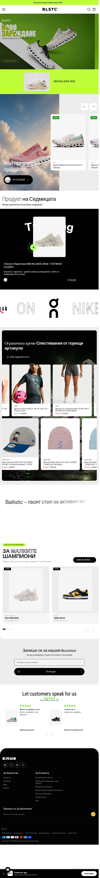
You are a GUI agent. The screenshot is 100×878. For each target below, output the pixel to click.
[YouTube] (17, 765)
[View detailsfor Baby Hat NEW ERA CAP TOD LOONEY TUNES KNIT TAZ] (58, 437)
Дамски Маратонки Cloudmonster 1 (68, 165)
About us (7, 778)
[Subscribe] (93, 814)
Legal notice (72, 833)
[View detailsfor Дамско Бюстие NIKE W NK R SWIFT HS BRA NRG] (33, 384)
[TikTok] (23, 765)
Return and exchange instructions (49, 790)
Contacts (7, 781)
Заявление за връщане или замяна (46, 782)
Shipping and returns (43, 787)
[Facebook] (5, 765)
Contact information (59, 833)
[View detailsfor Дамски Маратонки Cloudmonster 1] (68, 137)
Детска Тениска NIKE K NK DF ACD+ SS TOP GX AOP (74, 410)
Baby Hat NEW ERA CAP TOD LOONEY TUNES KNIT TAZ (57, 463)
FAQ (37, 801)
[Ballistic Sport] (49, 9)
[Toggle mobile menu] (20, 9)
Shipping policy (44, 833)
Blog (5, 785)
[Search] (89, 9)
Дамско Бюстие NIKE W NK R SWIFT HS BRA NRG (33, 410)
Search (6, 788)
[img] (49, 698)
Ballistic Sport (20, 841)
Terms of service (31, 833)
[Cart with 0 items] (94, 9)
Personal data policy (43, 794)
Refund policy (7, 833)
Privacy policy (18, 833)
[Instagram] (11, 765)
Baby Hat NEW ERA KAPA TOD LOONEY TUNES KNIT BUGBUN (17, 463)
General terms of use (44, 778)
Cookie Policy (40, 797)
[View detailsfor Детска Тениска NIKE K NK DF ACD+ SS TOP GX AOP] (74, 384)
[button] (94, 9)
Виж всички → (84, 560)
